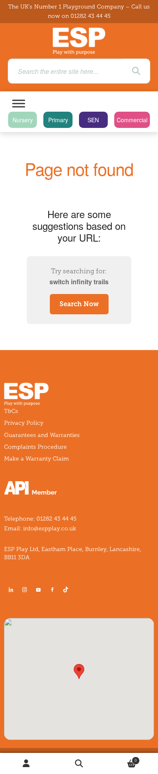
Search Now (79, 304)
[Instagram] (25, 590)
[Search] (136, 71)
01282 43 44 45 (90, 16)
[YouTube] (38, 590)
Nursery (23, 120)
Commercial (132, 120)
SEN (93, 120)
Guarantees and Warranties (42, 435)
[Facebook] (52, 590)
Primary (58, 120)
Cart (121, 758)
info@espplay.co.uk (49, 528)
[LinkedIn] (11, 590)
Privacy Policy (23, 423)
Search (79, 763)
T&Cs (11, 411)
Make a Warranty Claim (36, 459)
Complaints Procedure (35, 447)
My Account (26, 763)
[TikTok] (67, 590)
